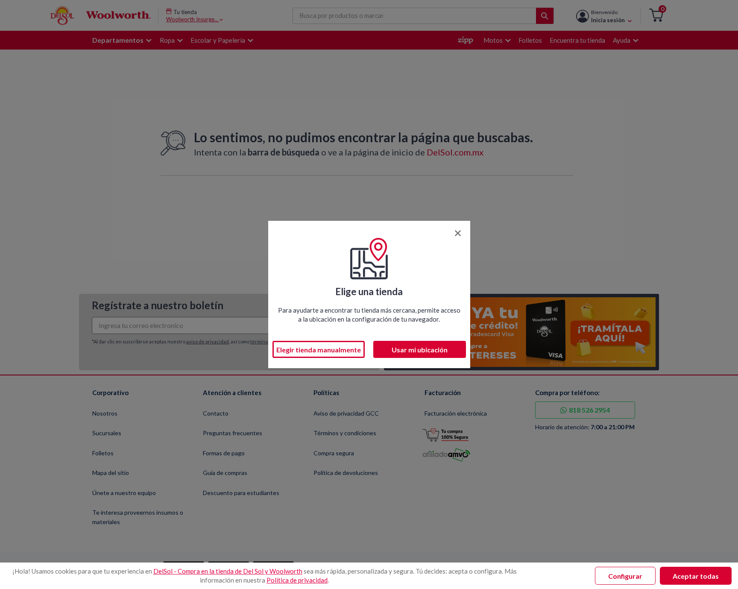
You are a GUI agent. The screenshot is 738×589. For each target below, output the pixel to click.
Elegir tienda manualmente (318, 350)
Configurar (625, 576)
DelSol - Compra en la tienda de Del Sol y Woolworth (227, 571)
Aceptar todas (696, 576)
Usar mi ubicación (420, 350)
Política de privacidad (297, 580)
